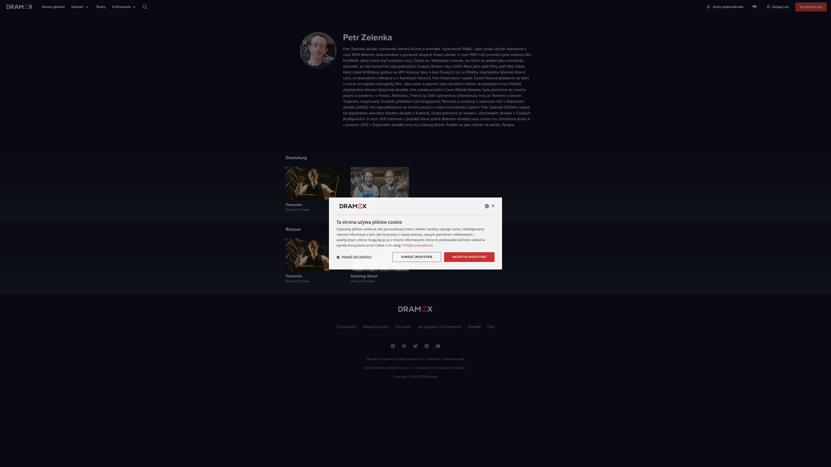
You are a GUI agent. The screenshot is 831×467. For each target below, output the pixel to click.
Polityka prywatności (417, 245)
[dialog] (415, 233)
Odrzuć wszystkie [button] (416, 257)
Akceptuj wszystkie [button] (469, 257)
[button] (354, 257)
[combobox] (487, 206)
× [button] (492, 206)
